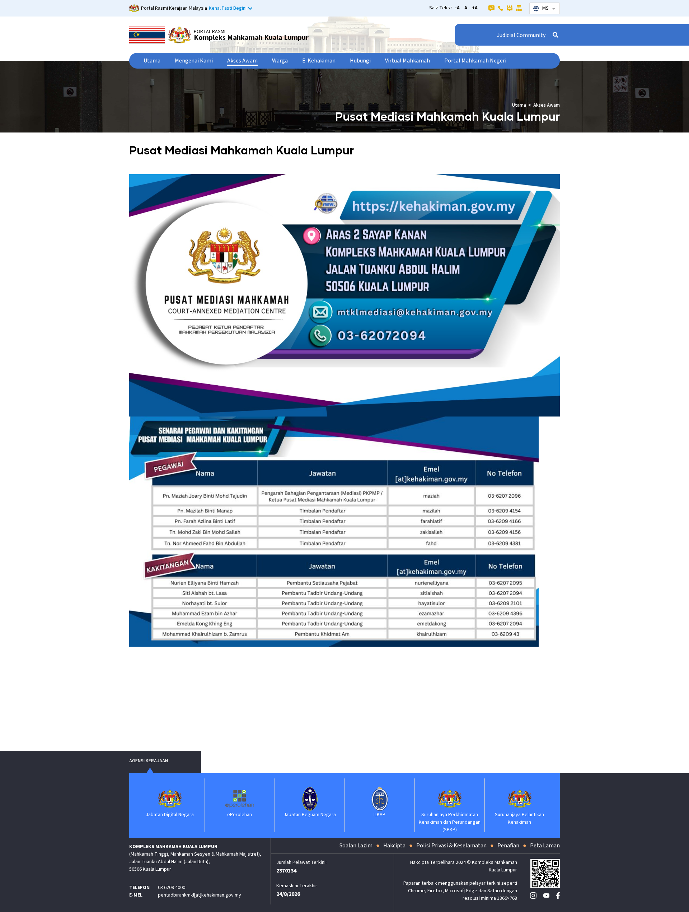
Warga (280, 61)
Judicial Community (521, 35)
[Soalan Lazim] (491, 7)
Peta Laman (545, 846)
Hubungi (360, 61)
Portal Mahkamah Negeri (475, 61)
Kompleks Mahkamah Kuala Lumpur (251, 38)
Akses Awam (242, 61)
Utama (152, 61)
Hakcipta (394, 846)
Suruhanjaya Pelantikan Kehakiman (502, 818)
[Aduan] (509, 7)
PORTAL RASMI (209, 31)
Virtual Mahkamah (407, 61)
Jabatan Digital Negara (153, 814)
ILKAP (363, 814)
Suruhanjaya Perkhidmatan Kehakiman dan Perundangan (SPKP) (433, 822)
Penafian (508, 846)
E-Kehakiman (319, 61)
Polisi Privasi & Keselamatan (451, 846)
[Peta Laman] (519, 7)
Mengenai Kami (194, 61)
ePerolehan (222, 814)
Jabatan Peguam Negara (293, 814)
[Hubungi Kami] (500, 7)
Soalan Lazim (355, 846)
